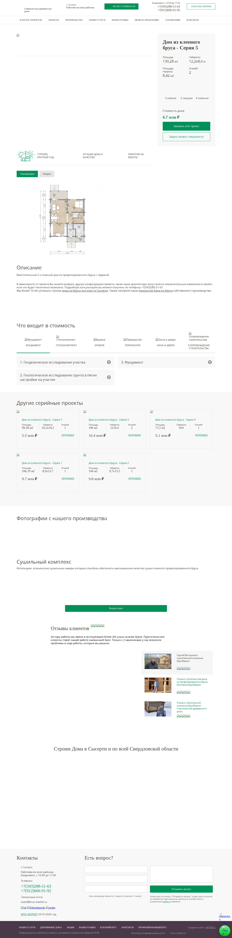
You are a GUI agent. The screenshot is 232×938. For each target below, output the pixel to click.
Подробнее (68, 435)
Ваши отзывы (120, 20)
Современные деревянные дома (38, 10)
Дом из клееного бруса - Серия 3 (109, 419)
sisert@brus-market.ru (34, 902)
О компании (172, 20)
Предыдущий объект (168, 25)
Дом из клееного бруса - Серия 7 (42, 419)
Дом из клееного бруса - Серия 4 (175, 419)
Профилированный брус (152, 927)
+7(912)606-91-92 (168, 10)
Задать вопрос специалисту (186, 136)
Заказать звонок (201, 6)
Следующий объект (197, 25)
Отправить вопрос (181, 889)
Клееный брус (108, 927)
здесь (166, 901)
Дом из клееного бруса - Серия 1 (42, 463)
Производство (74, 20)
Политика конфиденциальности (148, 933)
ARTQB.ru (210, 927)
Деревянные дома (51, 927)
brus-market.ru (178, 933)
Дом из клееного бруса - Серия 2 (109, 463)
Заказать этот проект (186, 126)
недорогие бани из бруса (156, 290)
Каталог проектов (31, 20)
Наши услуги (97, 20)
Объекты (53, 20)
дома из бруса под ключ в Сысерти (85, 290)
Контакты (193, 20)
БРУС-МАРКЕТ (29, 914)
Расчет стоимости (124, 6)
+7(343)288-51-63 (168, 6)
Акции (70, 927)
